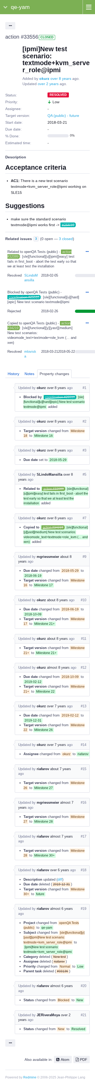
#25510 (68, 225)
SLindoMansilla (49, 474)
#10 (83, 600)
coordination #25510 (24, 297)
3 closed (66, 239)
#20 (83, 986)
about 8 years (57, 600)
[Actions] (87, 252)
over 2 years (48, 84)
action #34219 (53, 527)
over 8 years (60, 78)
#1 (84, 388)
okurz (44, 78)
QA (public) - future (63, 115)
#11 (83, 639)
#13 (83, 706)
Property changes (54, 374)
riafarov (43, 769)
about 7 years (60, 769)
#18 (83, 870)
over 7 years (56, 706)
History (13, 374)
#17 (83, 836)
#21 (83, 1015)
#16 (83, 802)
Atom (65, 1059)
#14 (83, 745)
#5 (84, 474)
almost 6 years (61, 909)
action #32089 (53, 489)
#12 (83, 667)
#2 (84, 421)
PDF (83, 1059)
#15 (83, 769)
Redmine (29, 1077)
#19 (83, 909)
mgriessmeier (48, 557)
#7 (84, 518)
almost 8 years (58, 667)
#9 (84, 557)
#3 (84, 450)
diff (60, 879)
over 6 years (59, 870)
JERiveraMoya (48, 1015)
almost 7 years (61, 836)
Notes (29, 374)
